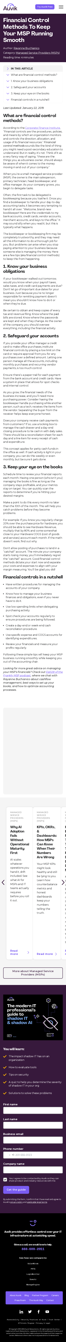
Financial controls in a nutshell (30, 99)
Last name (10, 1119)
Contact (50, 1300)
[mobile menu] (61, 7)
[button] (3, 882)
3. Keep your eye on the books (30, 93)
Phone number (13, 1148)
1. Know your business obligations (32, 81)
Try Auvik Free (45, 7)
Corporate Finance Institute (42, 127)
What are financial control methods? (34, 74)
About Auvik (15, 1295)
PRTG (33, 1268)
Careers (55, 1295)
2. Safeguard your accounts (28, 87)
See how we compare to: (33, 1258)
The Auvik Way (36, 1300)
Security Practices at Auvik (34, 1320)
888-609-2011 (33, 1248)
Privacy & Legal (43, 1323)
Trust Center (54, 1320)
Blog (27, 1295)
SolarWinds (33, 1263)
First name (10, 1104)
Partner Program (40, 1295)
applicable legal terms (37, 1202)
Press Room (20, 1300)
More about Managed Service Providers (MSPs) (33, 973)
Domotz (33, 1279)
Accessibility (13, 1320)
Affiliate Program (26, 1323)
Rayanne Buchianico (26, 48)
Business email (13, 1134)
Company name (14, 1163)
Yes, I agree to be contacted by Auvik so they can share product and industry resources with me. (34, 1179)
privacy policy (16, 1202)
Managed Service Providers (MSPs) (38, 52)
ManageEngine (33, 1284)
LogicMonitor (33, 1274)
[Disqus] (33, 751)
